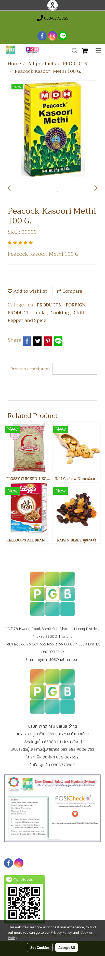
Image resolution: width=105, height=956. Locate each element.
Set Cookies (39, 947)
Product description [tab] (30, 369)
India (40, 313)
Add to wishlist (29, 291)
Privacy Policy (61, 932)
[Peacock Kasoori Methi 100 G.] (52, 129)
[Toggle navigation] (98, 51)
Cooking (60, 313)
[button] (73, 51)
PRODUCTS (49, 305)
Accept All (66, 947)
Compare (71, 291)
